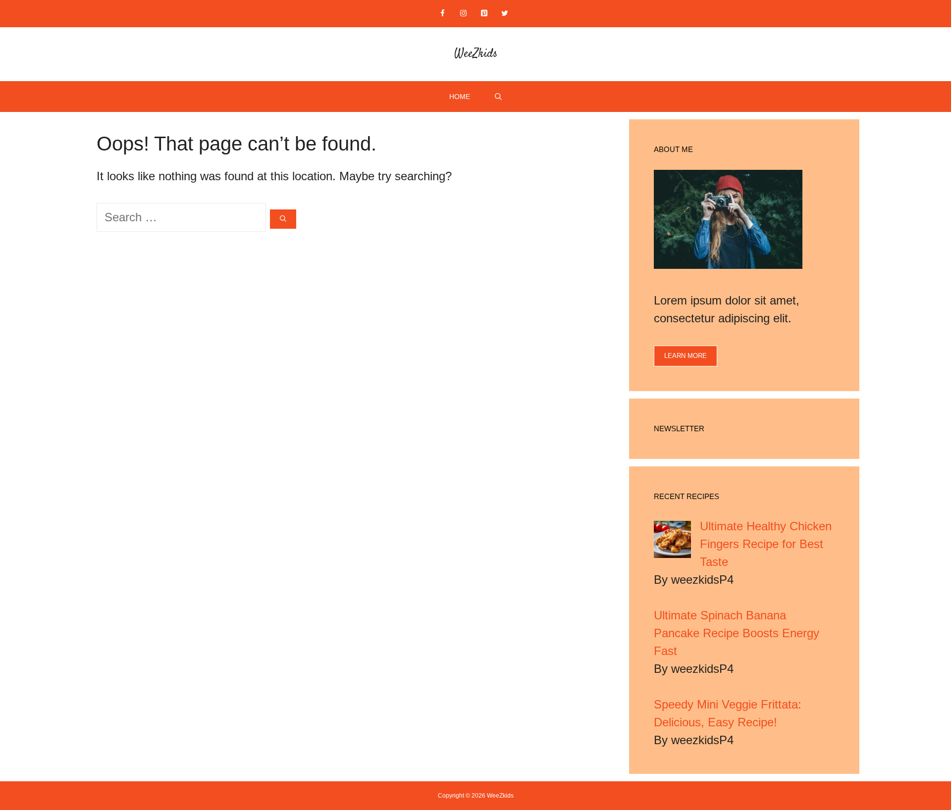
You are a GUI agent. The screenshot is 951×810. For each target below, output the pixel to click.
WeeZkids (475, 54)
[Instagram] (463, 13)
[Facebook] (442, 13)
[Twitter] (504, 13)
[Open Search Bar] (498, 96)
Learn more (685, 355)
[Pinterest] (484, 13)
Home (459, 97)
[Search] (283, 219)
